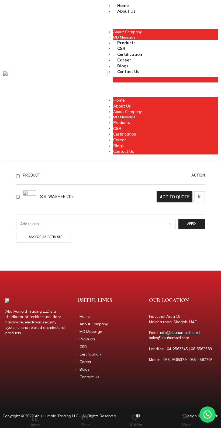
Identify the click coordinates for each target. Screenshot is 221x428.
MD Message (124, 37)
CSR (121, 48)
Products (126, 42)
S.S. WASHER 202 (57, 196)
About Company (127, 31)
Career (124, 60)
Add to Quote (174, 196)
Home (123, 5)
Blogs (123, 65)
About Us (126, 11)
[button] (207, 414)
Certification (129, 54)
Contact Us (128, 71)
